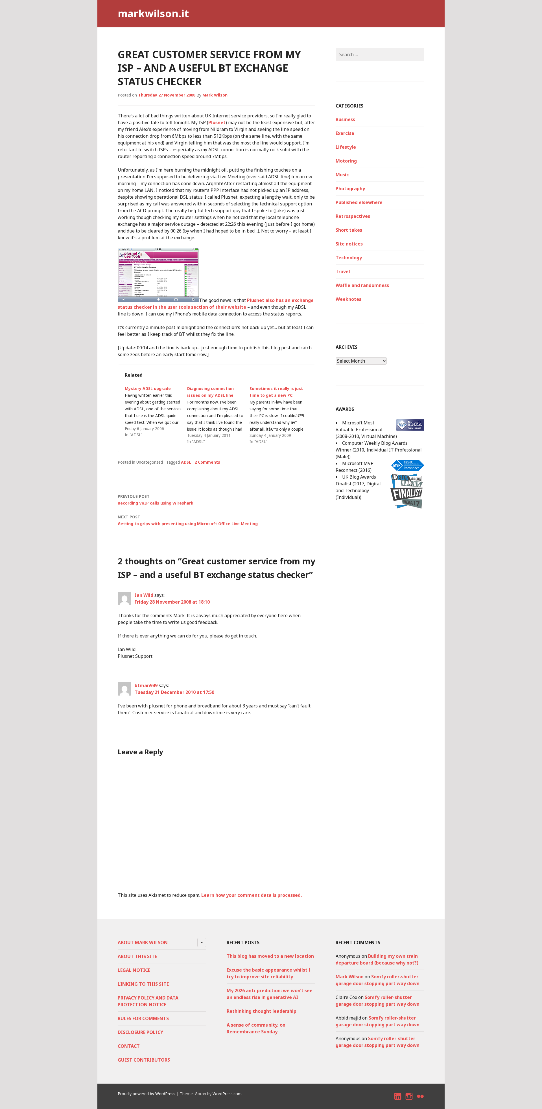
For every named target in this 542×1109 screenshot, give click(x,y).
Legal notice (134, 970)
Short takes (349, 230)
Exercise (345, 133)
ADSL (186, 462)
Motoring (346, 161)
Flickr (420, 1101)
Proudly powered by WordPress (146, 1093)
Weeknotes (348, 299)
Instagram (409, 1101)
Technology (349, 258)
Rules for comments (143, 1018)
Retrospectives (353, 216)
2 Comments (207, 462)
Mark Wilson (215, 95)
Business (345, 119)
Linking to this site (143, 984)
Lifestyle (346, 147)
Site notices (349, 244)
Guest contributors (144, 1060)
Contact (129, 1046)
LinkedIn (398, 1101)
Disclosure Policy (140, 1032)
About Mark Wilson (143, 942)
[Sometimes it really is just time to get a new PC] (281, 415)
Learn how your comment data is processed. (251, 895)
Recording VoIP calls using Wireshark (155, 500)
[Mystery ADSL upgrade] (156, 411)
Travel (343, 271)
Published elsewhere (359, 202)
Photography (350, 188)
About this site (137, 956)
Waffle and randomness (362, 285)
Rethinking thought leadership (261, 1011)
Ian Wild (144, 595)
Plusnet (217, 122)
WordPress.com (227, 1093)
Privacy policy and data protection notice (148, 1001)
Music (342, 175)
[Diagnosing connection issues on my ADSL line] (218, 415)
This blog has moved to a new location (270, 956)
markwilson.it (153, 13)
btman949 (146, 685)
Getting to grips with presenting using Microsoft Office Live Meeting (188, 520)
